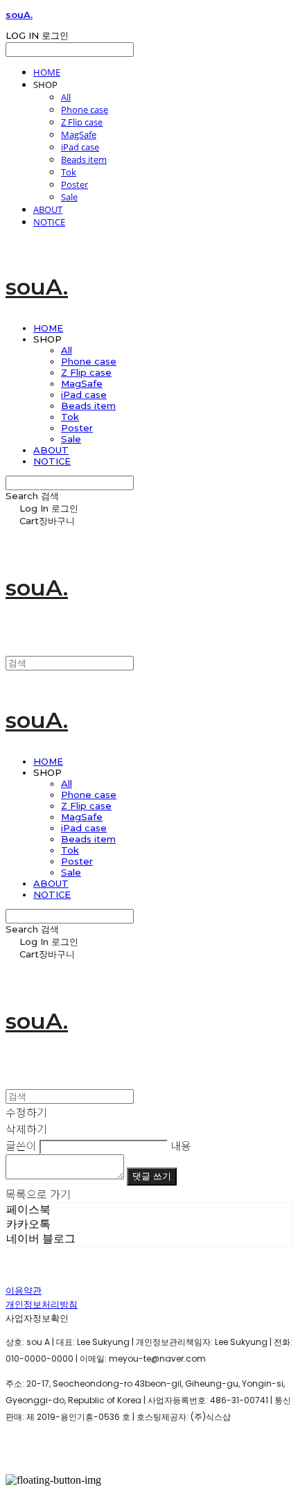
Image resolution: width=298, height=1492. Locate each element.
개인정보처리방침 (42, 1304)
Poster (74, 184)
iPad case (80, 147)
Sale (69, 197)
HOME (46, 72)
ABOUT (47, 209)
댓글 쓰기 (151, 1176)
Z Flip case (82, 122)
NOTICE (49, 222)
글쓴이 (21, 1145)
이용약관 (24, 1290)
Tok (68, 172)
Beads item (84, 159)
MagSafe (78, 134)
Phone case (84, 109)
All (66, 97)
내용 (180, 1145)
